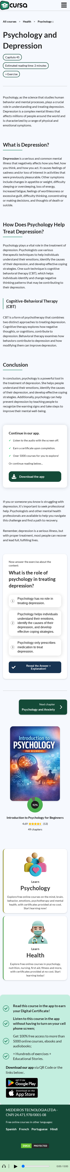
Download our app (20, 1067)
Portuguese (40, 1129)
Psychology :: (46, 21)
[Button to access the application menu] (64, 5)
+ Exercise (11, 74)
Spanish (11, 1129)
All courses (9, 21)
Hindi (54, 1129)
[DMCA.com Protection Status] (35, 1146)
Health (27, 21)
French (24, 1129)
